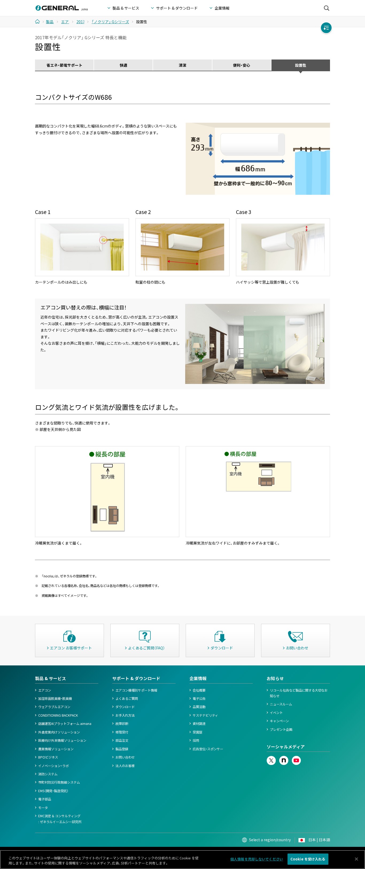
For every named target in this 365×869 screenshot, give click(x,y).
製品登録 (121, 749)
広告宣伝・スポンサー (208, 749)
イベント (276, 712)
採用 (196, 740)
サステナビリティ (205, 715)
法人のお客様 (125, 765)
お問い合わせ (125, 757)
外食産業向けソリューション (59, 732)
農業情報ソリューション (55, 749)
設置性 (300, 65)
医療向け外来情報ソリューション (62, 740)
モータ (43, 807)
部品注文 (121, 740)
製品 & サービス (50, 678)
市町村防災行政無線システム (59, 782)
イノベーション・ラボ (53, 765)
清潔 (182, 65)
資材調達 (199, 723)
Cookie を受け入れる (307, 859)
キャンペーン (279, 721)
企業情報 (198, 678)
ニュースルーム (281, 704)
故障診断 (121, 723)
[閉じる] (356, 859)
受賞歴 (197, 732)
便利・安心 (241, 65)
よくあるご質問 (126, 698)
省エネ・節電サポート (64, 65)
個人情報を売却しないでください (256, 859)
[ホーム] (39, 21)
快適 (123, 65)
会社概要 (199, 690)
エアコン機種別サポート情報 (136, 690)
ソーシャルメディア (286, 747)
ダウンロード (125, 706)
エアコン (44, 690)
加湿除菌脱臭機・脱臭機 (55, 698)
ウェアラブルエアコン (54, 706)
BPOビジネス (48, 757)
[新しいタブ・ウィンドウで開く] (271, 758)
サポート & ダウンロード (136, 678)
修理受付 (121, 732)
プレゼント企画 (281, 729)
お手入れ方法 (125, 715)
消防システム (47, 774)
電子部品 (44, 799)
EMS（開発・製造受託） (53, 790)
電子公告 (199, 698)
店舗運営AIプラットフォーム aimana (64, 723)
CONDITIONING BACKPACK (58, 715)
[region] (182, 859)
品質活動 (199, 706)
